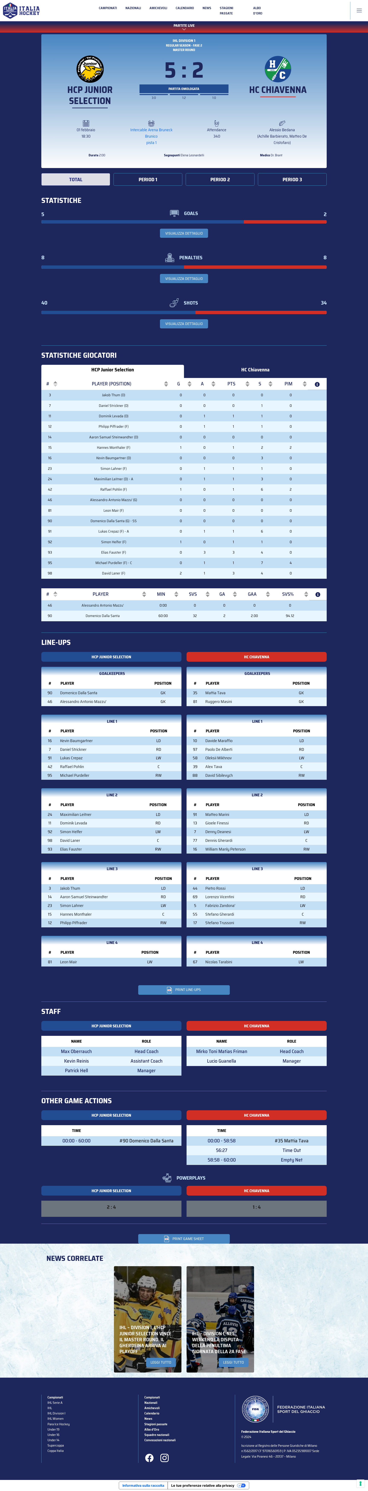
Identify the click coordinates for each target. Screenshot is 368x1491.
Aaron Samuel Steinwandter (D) (113, 437)
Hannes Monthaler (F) (113, 447)
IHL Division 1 (184, 41)
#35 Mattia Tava (292, 1141)
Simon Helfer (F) (113, 542)
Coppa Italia (55, 1450)
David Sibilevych (219, 775)
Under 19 (53, 1429)
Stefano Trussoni (219, 922)
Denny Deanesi (218, 831)
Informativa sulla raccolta (143, 1485)
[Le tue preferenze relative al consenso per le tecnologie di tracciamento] (360, 1484)
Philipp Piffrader (73, 922)
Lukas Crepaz (71, 758)
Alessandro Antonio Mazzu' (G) (113, 500)
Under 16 (53, 1434)
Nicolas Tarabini (218, 962)
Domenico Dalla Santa (103, 616)
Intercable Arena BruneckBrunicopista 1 (151, 136)
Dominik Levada (73, 823)
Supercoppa (55, 1445)
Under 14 (53, 1440)
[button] (47, 384)
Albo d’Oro (257, 10)
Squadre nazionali (156, 1434)
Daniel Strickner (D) (113, 406)
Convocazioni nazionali (160, 1440)
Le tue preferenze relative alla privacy (202, 1485)
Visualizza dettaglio (184, 233)
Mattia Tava (215, 693)
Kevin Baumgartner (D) (113, 458)
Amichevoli (158, 8)
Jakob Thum (70, 888)
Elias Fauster (71, 849)
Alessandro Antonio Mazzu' (103, 605)
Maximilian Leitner (75, 814)
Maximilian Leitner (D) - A (113, 479)
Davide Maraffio (219, 740)
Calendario (185, 8)
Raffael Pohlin (72, 766)
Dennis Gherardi (218, 840)
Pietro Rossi (215, 888)
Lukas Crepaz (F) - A (113, 531)
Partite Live (184, 25)
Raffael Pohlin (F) (113, 489)
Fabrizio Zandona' (220, 905)
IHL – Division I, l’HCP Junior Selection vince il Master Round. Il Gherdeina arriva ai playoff (145, 1339)
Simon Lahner (71, 905)
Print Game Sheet (188, 1239)
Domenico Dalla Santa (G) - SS (114, 521)
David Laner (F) (113, 573)
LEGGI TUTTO (161, 1362)
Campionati (108, 8)
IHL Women (55, 1418)
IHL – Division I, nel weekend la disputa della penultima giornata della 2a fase (219, 1343)
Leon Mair (68, 962)
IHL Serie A (54, 1402)
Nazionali (133, 8)
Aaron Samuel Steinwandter (84, 897)
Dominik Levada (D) (113, 416)
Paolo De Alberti (218, 749)
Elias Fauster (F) (113, 552)
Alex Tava (213, 766)
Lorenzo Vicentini (219, 897)
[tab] (75, 179)
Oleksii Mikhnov (218, 758)
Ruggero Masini (218, 701)
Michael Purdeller (74, 775)
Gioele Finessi (217, 823)
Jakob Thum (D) (113, 395)
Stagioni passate (226, 10)
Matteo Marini (217, 814)
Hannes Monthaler (76, 914)
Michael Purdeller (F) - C (113, 563)
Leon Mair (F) (114, 510)
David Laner (70, 840)
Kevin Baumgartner (76, 740)
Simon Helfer (71, 831)
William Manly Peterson (225, 849)
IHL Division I (56, 1413)
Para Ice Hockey (58, 1424)
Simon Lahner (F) (114, 469)
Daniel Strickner (73, 749)
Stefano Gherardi (219, 914)
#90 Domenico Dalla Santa (146, 1141)
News (207, 8)
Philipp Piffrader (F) (114, 426)
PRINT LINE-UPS (188, 990)
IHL (49, 1408)
